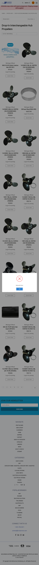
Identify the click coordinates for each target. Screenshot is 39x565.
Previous (3, 563)
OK (19, 289)
